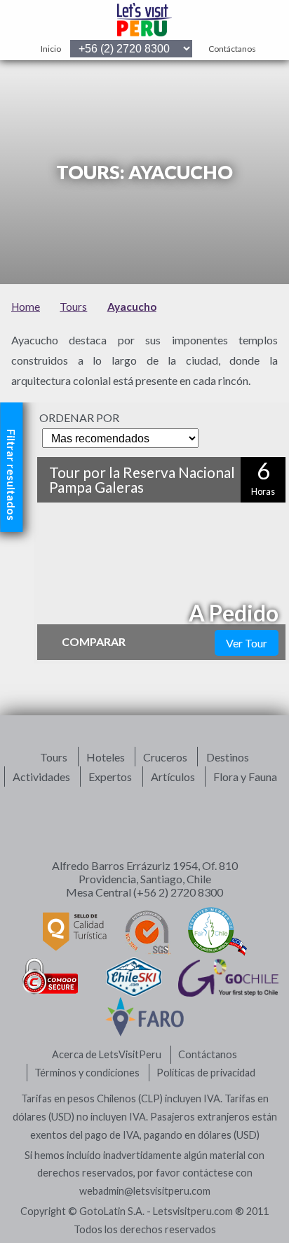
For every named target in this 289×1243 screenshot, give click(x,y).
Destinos (227, 757)
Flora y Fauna (245, 776)
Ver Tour (246, 642)
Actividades (41, 776)
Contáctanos (232, 48)
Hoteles (105, 757)
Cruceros (165, 757)
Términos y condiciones (87, 1073)
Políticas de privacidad (205, 1073)
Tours (53, 757)
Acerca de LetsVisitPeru (106, 1054)
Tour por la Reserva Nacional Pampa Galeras (142, 479)
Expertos (110, 776)
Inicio (51, 48)
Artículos (173, 776)
